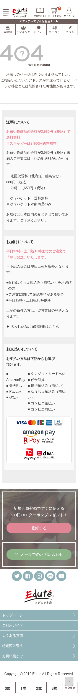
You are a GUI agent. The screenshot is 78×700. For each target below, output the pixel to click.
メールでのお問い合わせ (41, 554)
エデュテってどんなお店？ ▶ (39, 21)
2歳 (39, 688)
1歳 (23, 688)
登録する (39, 528)
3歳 (54, 688)
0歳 (8, 688)
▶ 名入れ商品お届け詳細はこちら (32, 326)
